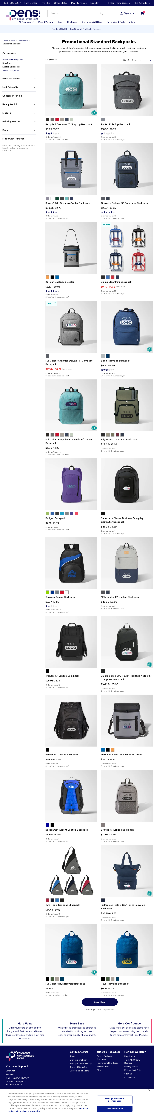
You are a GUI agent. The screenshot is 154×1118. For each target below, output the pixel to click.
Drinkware (72, 22)
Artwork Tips (103, 1066)
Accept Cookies (114, 1108)
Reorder (94, 3)
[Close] (149, 1090)
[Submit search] (101, 13)
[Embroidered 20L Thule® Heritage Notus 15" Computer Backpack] (127, 642)
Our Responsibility (78, 1059)
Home (5, 40)
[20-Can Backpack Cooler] (71, 248)
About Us (74, 1056)
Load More (99, 1002)
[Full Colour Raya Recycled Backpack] (71, 950)
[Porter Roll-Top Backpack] (127, 90)
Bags (60, 22)
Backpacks (23, 40)
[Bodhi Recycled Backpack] (127, 327)
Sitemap (128, 1073)
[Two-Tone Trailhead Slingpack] (71, 871)
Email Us (10, 1074)
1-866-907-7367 (11, 3)
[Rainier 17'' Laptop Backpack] (71, 721)
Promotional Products (107, 1063)
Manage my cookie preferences (114, 1099)
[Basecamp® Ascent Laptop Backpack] (71, 796)
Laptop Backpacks (11, 66)
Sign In (127, 13)
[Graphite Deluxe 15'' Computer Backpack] (127, 169)
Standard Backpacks (12, 59)
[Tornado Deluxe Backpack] (71, 563)
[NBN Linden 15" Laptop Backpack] (127, 563)
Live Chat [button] (46, 3)
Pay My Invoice (79, 3)
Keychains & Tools (116, 22)
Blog (99, 1070)
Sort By (126, 60)
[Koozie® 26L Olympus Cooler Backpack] (71, 169)
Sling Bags (7, 63)
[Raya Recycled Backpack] (127, 950)
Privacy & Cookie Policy (81, 1063)
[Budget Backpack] (71, 484)
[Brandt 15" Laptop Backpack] (127, 796)
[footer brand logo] (20, 1055)
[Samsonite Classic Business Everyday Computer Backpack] (127, 484)
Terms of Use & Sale (79, 1067)
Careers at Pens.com (79, 1070)
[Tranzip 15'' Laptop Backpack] (71, 642)
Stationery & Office (92, 22)
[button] (26, 20)
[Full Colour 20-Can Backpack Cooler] (127, 721)
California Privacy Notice (27, 1111)
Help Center (30, 3)
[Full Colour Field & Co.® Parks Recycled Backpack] (127, 871)
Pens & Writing (45, 22)
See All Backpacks (10, 70)
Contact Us (129, 1077)
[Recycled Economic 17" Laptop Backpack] (71, 90)
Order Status (60, 3)
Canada (143, 3)
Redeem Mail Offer (133, 1070)
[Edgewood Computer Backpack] (127, 405)
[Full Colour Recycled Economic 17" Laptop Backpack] (71, 405)
